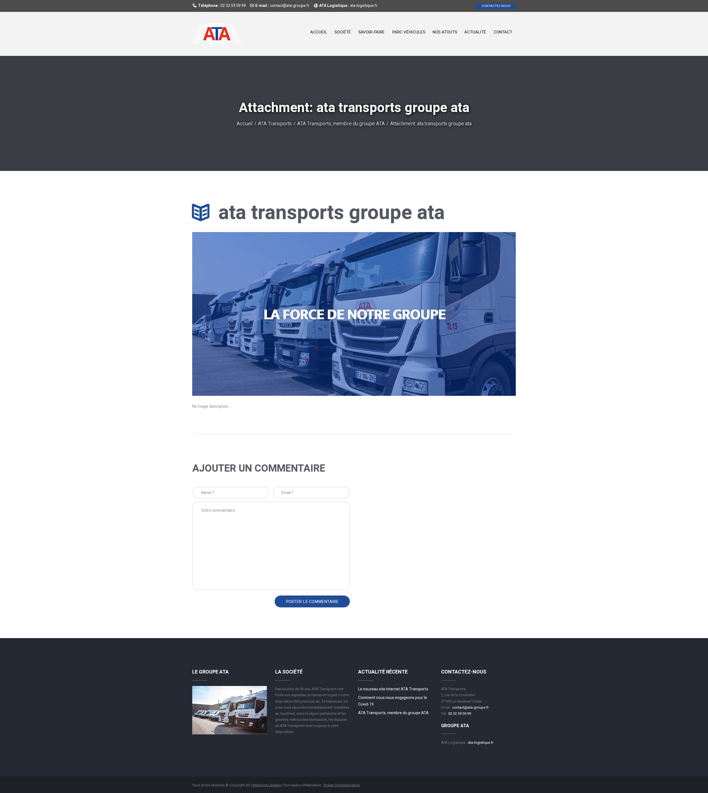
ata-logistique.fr (364, 6)
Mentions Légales (267, 785)
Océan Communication (342, 785)
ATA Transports (275, 124)
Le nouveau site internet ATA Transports (393, 689)
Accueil (245, 124)
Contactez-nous (495, 6)
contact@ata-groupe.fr (289, 6)
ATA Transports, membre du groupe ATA (341, 124)
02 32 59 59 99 (233, 6)
